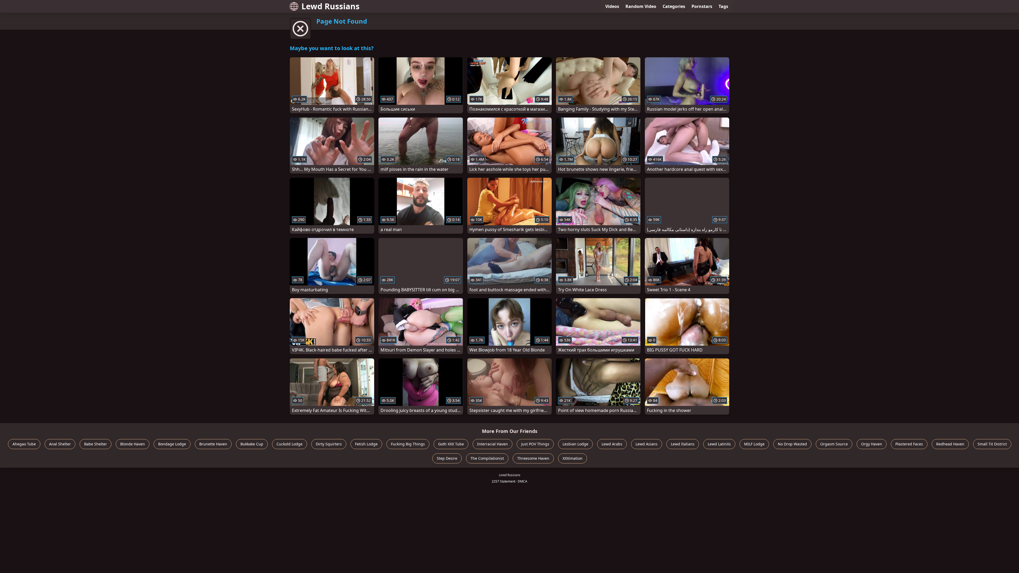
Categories (674, 6)
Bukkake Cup (251, 443)
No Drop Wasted (792, 443)
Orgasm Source (834, 443)
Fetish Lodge (366, 443)
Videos (612, 6)
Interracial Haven (492, 443)
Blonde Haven (132, 443)
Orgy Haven (871, 443)
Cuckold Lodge (290, 443)
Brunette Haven (213, 443)
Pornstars (702, 6)
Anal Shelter (60, 443)
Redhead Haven (950, 443)
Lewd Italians (682, 443)
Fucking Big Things (408, 443)
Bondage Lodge (172, 443)
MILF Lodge (754, 443)
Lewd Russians (330, 6)
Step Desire (447, 458)
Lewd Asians (647, 443)
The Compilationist (487, 458)
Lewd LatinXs (719, 443)
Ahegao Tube (24, 443)
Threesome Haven (533, 458)
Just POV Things (535, 443)
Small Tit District (992, 443)
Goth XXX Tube (451, 443)
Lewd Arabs (612, 443)
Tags (723, 6)
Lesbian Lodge (575, 443)
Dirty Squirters (329, 443)
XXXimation (572, 458)
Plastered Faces (909, 443)
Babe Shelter (95, 443)
